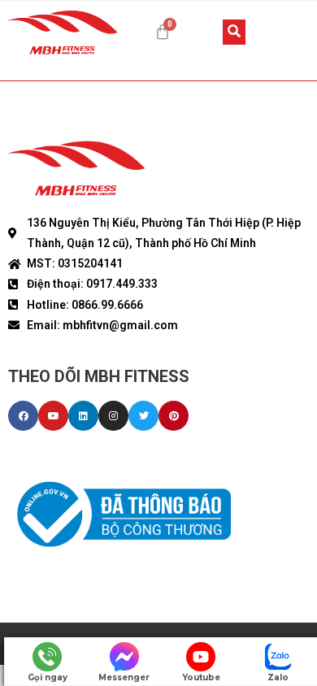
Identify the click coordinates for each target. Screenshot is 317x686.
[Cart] (162, 32)
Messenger (124, 677)
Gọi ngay (47, 677)
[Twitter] (143, 416)
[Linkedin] (83, 416)
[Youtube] (53, 416)
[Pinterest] (173, 416)
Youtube (201, 677)
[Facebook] (23, 416)
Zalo (278, 677)
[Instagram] (113, 416)
